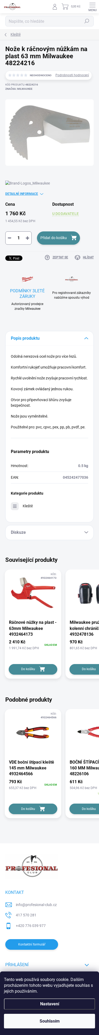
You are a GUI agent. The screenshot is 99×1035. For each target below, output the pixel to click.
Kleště (28, 506)
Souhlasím (50, 1021)
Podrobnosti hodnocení (72, 75)
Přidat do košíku (53, 238)
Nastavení (49, 1003)
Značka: (18, 88)
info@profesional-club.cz (36, 905)
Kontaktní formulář (31, 944)
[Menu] (92, 6)
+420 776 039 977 (31, 926)
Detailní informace (21, 194)
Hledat (87, 21)
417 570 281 (26, 915)
